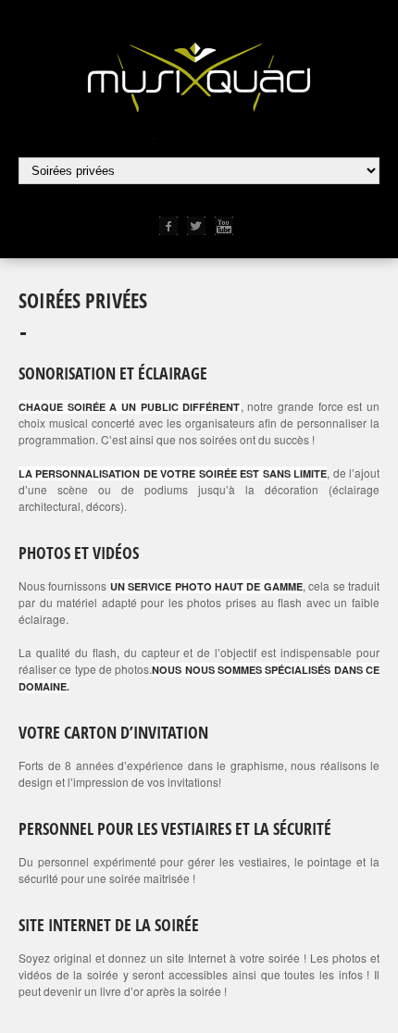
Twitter (196, 226)
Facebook (168, 226)
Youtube (224, 226)
